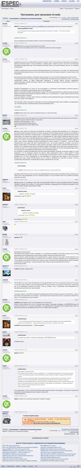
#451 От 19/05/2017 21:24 (21, 249)
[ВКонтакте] (20, 4)
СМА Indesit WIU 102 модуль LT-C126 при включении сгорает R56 (57, 455)
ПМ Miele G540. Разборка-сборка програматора (52, 449)
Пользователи (69, 8)
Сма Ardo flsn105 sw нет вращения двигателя (52, 452)
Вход (11, 8)
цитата (76, 23)
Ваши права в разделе (70, 433)
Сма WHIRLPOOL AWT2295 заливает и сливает (52, 460)
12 (62, 17)
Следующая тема (65, 19)
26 (75, 17)
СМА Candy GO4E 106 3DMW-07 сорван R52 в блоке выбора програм (58, 454)
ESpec (3, 466)
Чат (36, 466)
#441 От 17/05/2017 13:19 (21, 23)
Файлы (18, 466)
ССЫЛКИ (72, 1)
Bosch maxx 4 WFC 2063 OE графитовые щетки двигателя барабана (20, 447)
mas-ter (5, 59)
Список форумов (14, 18)
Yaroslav (5, 23)
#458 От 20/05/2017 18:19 (21, 365)
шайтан (5, 331)
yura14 (4, 188)
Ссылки (31, 466)
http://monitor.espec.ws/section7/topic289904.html (46, 423)
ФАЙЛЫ (56, 1)
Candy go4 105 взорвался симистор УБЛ (50, 447)
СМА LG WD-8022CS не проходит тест (12, 457)
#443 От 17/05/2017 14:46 (21, 59)
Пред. (56, 17)
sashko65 (5, 279)
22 (68, 17)
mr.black (5, 43)
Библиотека (10, 466)
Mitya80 (5, 234)
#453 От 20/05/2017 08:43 (21, 279)
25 (73, 17)
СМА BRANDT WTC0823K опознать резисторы (14, 454)
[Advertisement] (60, 4)
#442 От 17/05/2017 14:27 (21, 43)
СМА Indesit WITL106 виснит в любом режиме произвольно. (18, 455)
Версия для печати (74, 432)
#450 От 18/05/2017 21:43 (21, 234)
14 (65, 17)
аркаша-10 (5, 265)
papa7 (4, 221)
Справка (77, 8)
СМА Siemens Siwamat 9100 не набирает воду (15, 459)
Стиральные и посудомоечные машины (31, 18)
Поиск (61, 8)
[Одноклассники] (20, 6)
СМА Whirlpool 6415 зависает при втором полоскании (54, 459)
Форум (24, 466)
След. (77, 17)
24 (71, 17)
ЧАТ (78, 1)
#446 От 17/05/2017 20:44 (21, 179)
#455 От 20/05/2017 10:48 (21, 315)
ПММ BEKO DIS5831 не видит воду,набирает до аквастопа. (18, 450)
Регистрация (5, 8)
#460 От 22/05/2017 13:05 (21, 411)
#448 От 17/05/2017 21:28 (21, 204)
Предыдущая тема (74, 19)
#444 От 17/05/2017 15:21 (21, 115)
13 (64, 17)
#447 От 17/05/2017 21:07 (21, 188)
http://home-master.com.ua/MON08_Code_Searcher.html (39, 26)
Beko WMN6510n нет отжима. (48, 445)
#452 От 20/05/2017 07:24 (21, 265)
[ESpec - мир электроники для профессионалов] (10, 7)
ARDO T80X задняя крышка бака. (11, 445)
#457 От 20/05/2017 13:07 (21, 349)
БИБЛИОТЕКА (47, 1)
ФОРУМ (64, 1)
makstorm (5, 179)
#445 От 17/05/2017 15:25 (21, 128)
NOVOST (5, 115)
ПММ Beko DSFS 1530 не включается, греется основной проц (56, 450)
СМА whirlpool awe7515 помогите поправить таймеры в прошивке (20, 460)
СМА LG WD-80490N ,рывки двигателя (50, 457)
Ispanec (5, 365)
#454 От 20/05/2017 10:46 (21, 299)
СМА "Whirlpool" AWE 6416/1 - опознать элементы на (16, 452)
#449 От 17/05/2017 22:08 (21, 221)
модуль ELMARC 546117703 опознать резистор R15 (16, 449)
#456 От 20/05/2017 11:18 (21, 331)
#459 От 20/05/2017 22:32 (21, 396)
